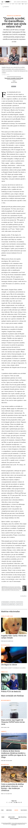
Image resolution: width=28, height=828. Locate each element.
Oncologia (19, 602)
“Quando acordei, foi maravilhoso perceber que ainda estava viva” (14, 22)
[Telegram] (17, 802)
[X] (8, 802)
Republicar (6, 6)
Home (2, 810)
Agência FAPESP (11, 817)
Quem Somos (9, 810)
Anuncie (16, 810)
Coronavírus (5, 602)
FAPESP (2, 817)
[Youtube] (19, 802)
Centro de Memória (14, 818)
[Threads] (15, 802)
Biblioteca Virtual (22, 817)
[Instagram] (10, 802)
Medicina (14, 86)
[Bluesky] (13, 802)
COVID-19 (13, 602)
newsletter (19, 1)
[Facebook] (7, 802)
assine (15, 1)
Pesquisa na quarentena (8, 604)
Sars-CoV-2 (19, 604)
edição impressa (24, 1)
